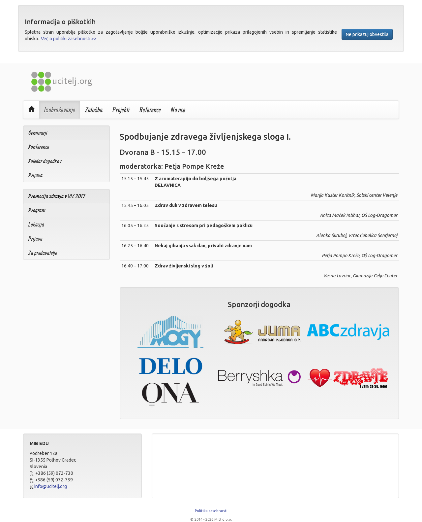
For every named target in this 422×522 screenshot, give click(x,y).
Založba (94, 110)
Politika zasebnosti (211, 511)
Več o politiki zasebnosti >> (69, 38)
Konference (38, 146)
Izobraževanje (59, 110)
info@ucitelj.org (50, 486)
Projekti (121, 110)
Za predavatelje (42, 252)
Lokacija (36, 224)
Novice (178, 110)
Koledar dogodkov (45, 160)
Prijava (35, 175)
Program (36, 210)
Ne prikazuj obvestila (367, 34)
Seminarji (37, 132)
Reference (150, 110)
